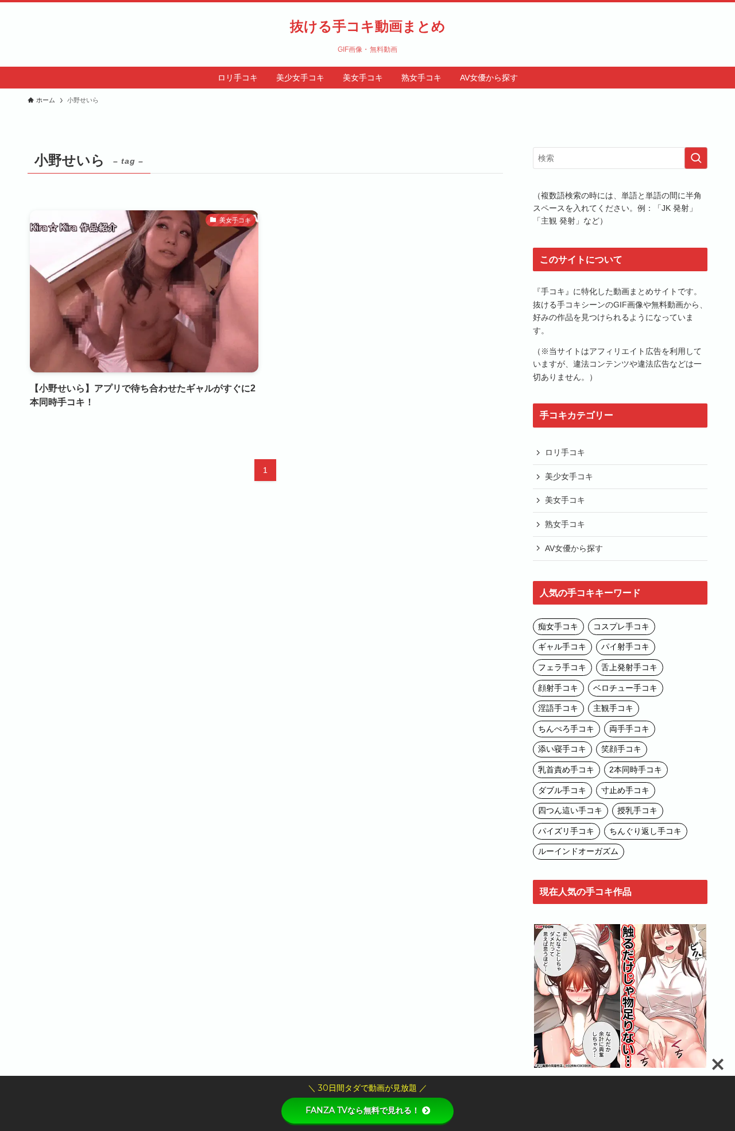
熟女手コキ (565, 524)
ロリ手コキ (565, 452)
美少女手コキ (569, 476)
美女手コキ (565, 500)
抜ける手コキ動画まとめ (368, 26)
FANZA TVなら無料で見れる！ (362, 1110)
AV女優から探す (574, 548)
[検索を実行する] (695, 158)
